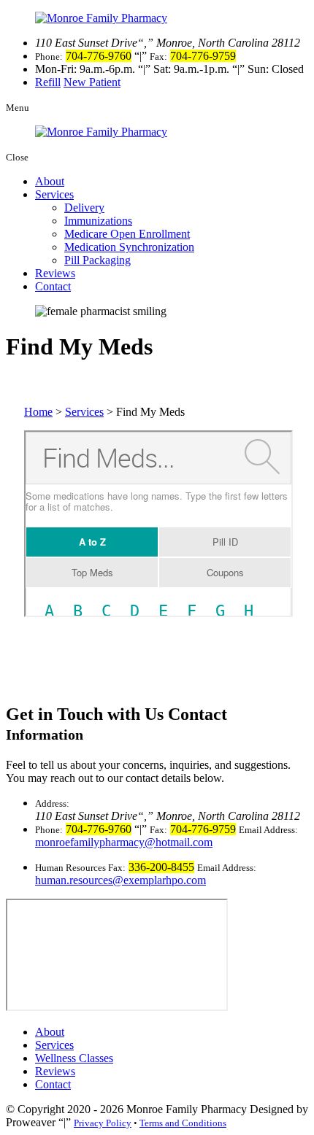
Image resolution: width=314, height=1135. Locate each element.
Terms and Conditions (182, 1122)
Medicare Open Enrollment (127, 234)
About (49, 181)
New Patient (92, 82)
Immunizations (98, 220)
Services (54, 194)
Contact (53, 286)
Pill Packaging (97, 260)
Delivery (84, 207)
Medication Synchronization (129, 247)
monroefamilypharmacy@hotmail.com (123, 842)
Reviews (55, 273)
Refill (48, 82)
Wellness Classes (74, 1058)
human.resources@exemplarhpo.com (120, 880)
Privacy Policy (102, 1122)
